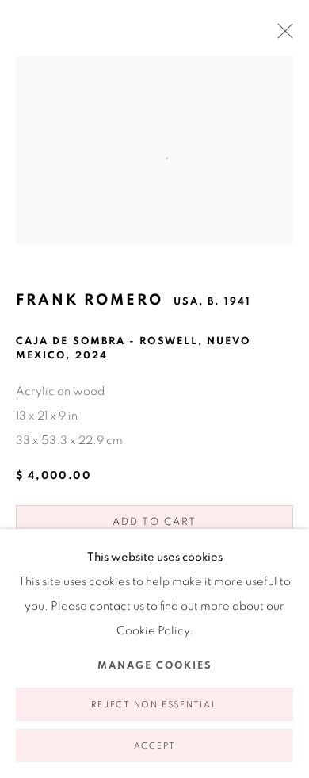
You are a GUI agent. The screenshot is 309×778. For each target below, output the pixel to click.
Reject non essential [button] (154, 704)
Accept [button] (155, 746)
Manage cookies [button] (154, 666)
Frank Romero (89, 300)
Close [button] (281, 36)
